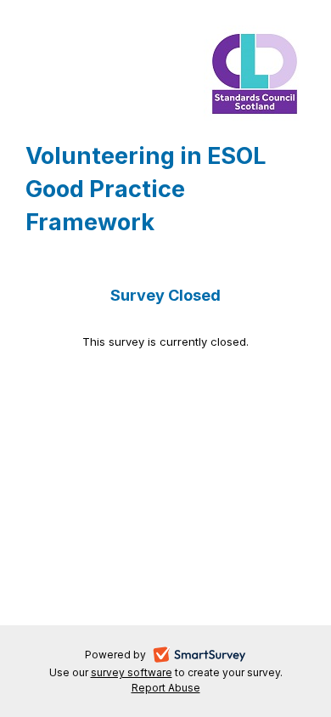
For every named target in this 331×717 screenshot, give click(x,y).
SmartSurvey (219, 656)
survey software (131, 672)
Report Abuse (166, 687)
